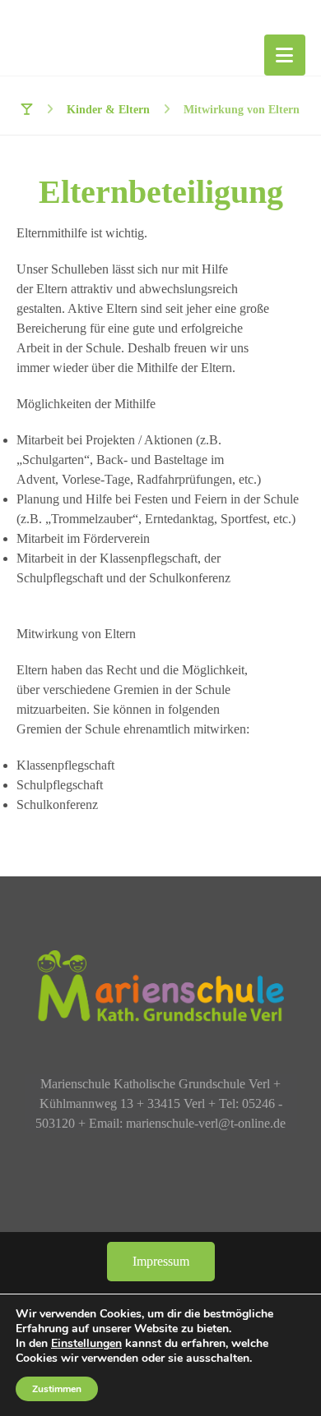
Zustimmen (56, 1388)
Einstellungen (86, 1343)
